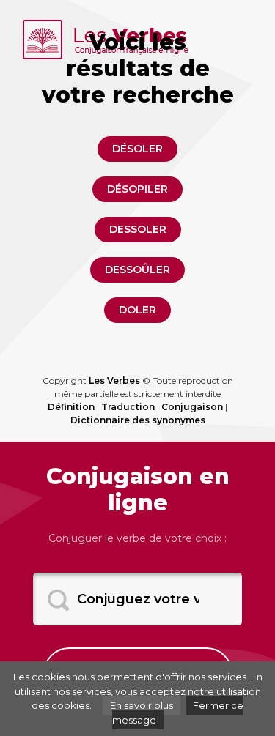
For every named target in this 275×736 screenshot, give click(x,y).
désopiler (137, 189)
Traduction (128, 406)
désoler (137, 148)
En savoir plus (141, 705)
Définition (71, 406)
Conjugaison (192, 406)
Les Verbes (114, 380)
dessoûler (137, 269)
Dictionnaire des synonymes (137, 420)
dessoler (137, 229)
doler (137, 309)
